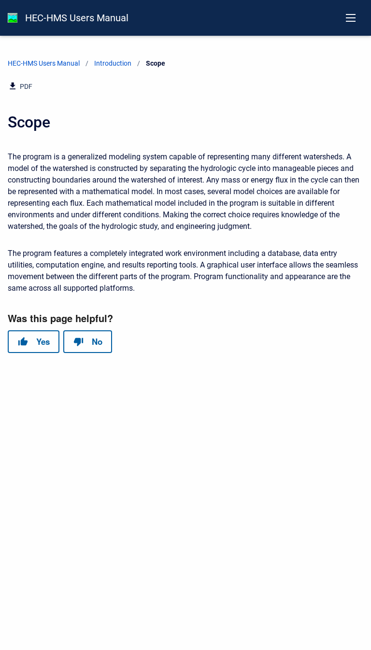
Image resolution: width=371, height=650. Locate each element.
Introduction (112, 63)
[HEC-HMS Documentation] (12, 18)
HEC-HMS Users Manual (76, 18)
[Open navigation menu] (351, 18)
